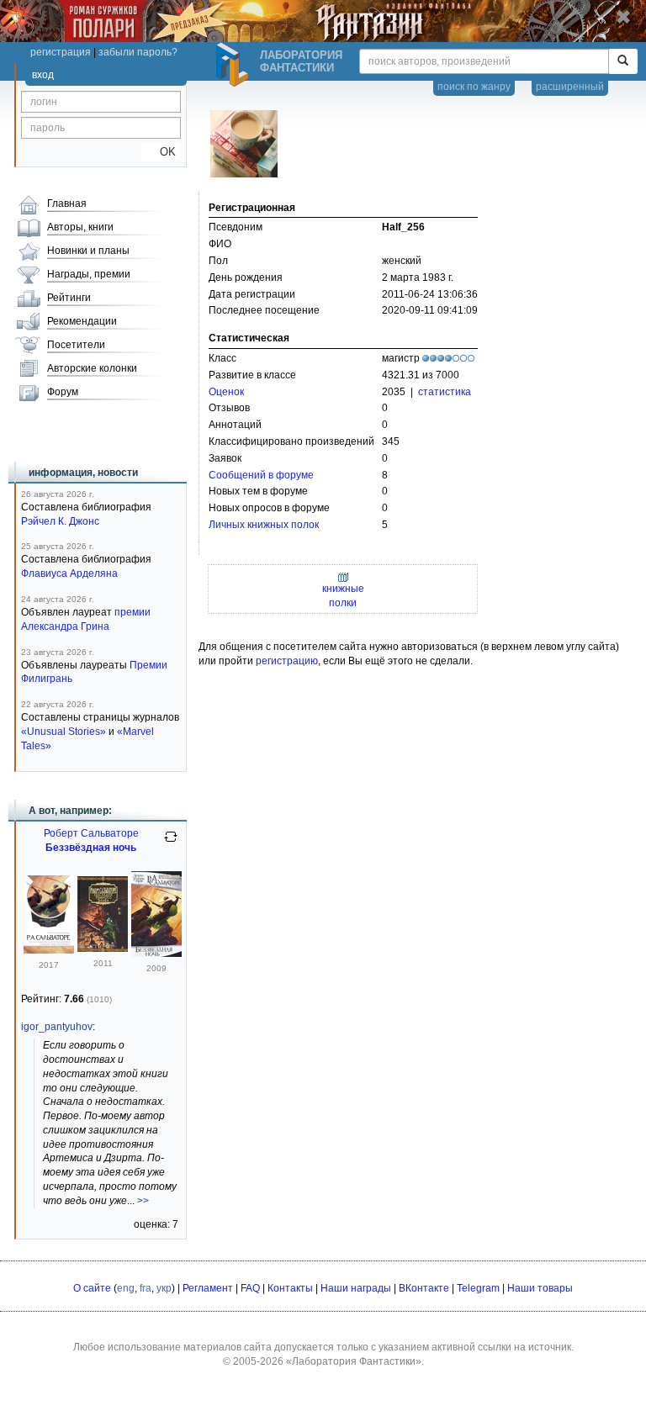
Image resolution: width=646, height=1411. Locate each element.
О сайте (92, 1288)
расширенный (570, 86)
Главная (67, 203)
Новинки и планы (88, 250)
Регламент (208, 1288)
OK (161, 151)
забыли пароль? (137, 52)
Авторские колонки (92, 368)
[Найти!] (623, 61)
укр (164, 1288)
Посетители (76, 345)
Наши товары (540, 1288)
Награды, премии (88, 274)
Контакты (290, 1288)
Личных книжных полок (264, 525)
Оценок (226, 392)
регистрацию (287, 661)
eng (126, 1288)
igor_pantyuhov (57, 1027)
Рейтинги (69, 298)
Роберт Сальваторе (91, 833)
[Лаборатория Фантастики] (234, 64)
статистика (444, 392)
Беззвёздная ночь (90, 847)
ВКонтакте (424, 1288)
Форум (62, 392)
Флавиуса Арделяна (69, 573)
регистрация (60, 52)
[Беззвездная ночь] (156, 953)
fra (145, 1288)
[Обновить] (171, 843)
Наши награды (355, 1288)
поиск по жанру (474, 86)
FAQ (250, 1288)
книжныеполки (343, 596)
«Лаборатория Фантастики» (353, 1361)
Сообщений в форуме (261, 475)
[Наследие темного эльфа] (102, 948)
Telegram (478, 1288)
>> (143, 1201)
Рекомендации (82, 321)
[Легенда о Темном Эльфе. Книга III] (49, 950)
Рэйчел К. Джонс (60, 521)
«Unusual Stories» (63, 731)
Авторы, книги (80, 227)
